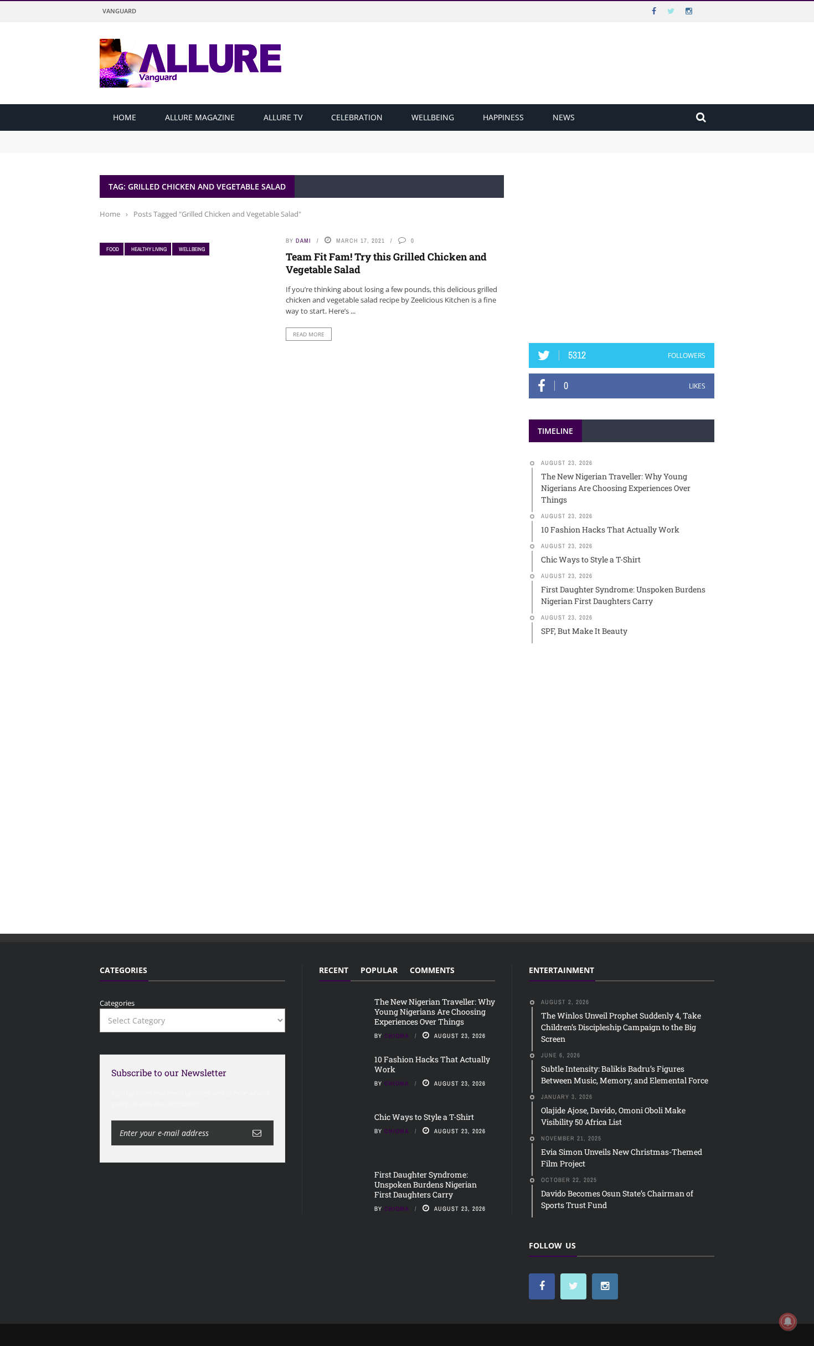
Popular (379, 970)
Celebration (357, 117)
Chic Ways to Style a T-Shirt (424, 1117)
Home (124, 117)
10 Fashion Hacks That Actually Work (164, 146)
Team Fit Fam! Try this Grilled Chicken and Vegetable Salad (386, 263)
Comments (432, 970)
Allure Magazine (200, 117)
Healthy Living (149, 249)
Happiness (503, 117)
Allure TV (283, 117)
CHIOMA (396, 1036)
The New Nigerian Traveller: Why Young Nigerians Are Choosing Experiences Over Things (255, 136)
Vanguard (119, 11)
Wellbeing (432, 117)
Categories (117, 1003)
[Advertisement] (622, 244)
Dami (303, 240)
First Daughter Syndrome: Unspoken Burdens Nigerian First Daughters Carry (425, 1184)
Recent (333, 970)
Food (112, 249)
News (564, 117)
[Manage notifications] (788, 1321)
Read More (308, 334)
